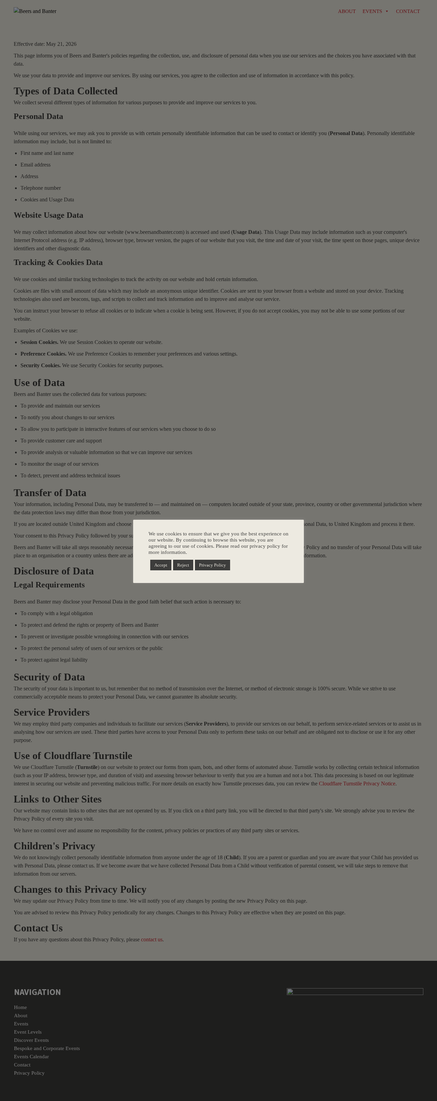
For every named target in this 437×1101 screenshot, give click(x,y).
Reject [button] (183, 565)
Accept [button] (160, 565)
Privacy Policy (212, 565)
